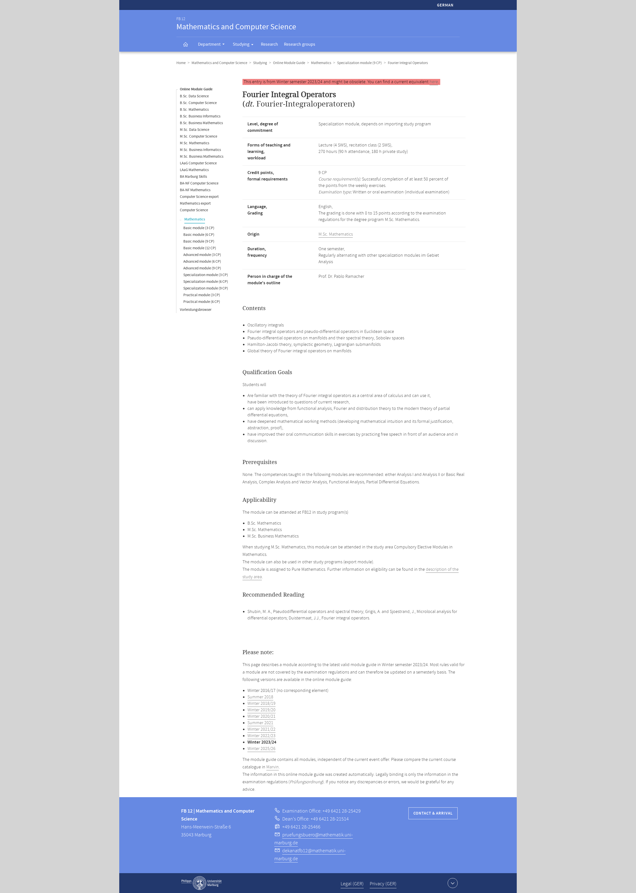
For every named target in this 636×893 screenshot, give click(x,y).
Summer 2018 (260, 697)
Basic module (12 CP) (199, 248)
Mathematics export (195, 203)
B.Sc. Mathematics (194, 109)
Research (269, 44)
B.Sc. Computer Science (198, 103)
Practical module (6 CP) (201, 301)
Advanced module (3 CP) (202, 254)
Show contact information (453, 883)
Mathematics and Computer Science (219, 63)
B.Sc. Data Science (194, 96)
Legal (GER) (352, 884)
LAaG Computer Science (198, 163)
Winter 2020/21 (261, 716)
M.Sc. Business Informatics (200, 149)
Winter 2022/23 (261, 736)
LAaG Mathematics (194, 170)
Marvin (272, 767)
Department (209, 44)
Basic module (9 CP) (198, 241)
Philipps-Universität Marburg (201, 883)
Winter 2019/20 (261, 710)
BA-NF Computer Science (199, 183)
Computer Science (194, 210)
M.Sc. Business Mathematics (201, 156)
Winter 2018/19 (261, 704)
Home (181, 63)
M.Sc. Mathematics (194, 143)
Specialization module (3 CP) (205, 275)
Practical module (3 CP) (201, 295)
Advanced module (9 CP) (202, 268)
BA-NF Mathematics (195, 190)
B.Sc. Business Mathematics (201, 123)
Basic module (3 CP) (198, 228)
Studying (241, 44)
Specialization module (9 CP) (359, 63)
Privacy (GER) (383, 884)
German (445, 5)
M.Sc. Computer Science (198, 136)
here (434, 82)
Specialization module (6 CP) (205, 281)
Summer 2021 (260, 723)
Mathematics (321, 63)
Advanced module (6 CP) (202, 261)
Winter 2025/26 (261, 749)
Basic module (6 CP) (198, 234)
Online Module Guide (289, 63)
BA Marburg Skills (193, 176)
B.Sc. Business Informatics (200, 116)
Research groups (299, 44)
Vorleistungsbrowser (195, 309)
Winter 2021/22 (261, 729)
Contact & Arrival (433, 813)
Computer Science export (199, 196)
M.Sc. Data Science (194, 129)
